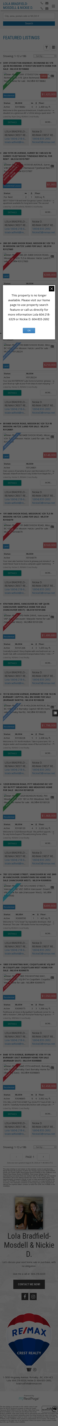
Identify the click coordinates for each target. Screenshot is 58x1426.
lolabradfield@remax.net (19, 142)
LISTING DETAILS (12, 122)
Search (29, 23)
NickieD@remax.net (43, 142)
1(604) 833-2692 (41, 138)
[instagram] (33, 1296)
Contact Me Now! (29, 1284)
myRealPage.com (29, 1399)
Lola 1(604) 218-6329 (17, 138)
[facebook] (24, 1296)
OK (29, 330)
